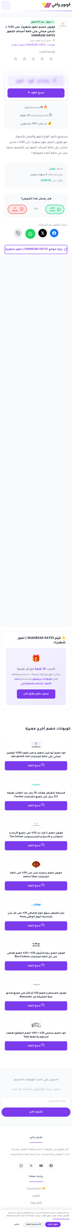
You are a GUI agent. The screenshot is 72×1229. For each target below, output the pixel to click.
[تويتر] (31, 1166)
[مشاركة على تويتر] (42, 233)
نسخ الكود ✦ (36, 92)
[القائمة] (6, 5)
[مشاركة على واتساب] (30, 234)
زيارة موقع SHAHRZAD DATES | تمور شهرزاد (33, 249)
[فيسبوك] (51, 1166)
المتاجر (36, 1196)
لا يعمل (15, 209)
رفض (16, 1224)
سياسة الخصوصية (61, 1219)
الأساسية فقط (33, 1224)
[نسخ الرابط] (18, 233)
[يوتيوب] (41, 1166)
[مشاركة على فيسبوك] (54, 233)
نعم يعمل (52, 209)
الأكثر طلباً (36, 1203)
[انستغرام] (21, 1166)
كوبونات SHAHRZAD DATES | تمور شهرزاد (33, 45)
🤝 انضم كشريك (36, 1188)
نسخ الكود (34, 765)
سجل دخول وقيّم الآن (36, 694)
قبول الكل (53, 1224)
